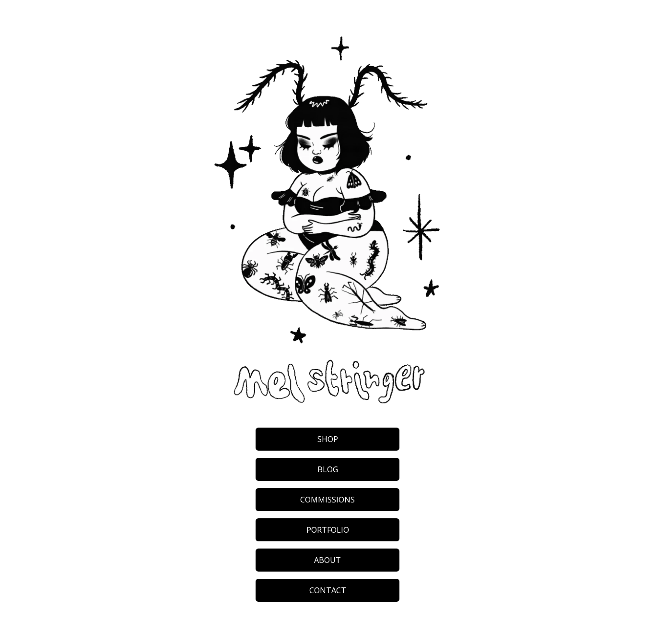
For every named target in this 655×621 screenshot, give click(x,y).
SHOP (327, 439)
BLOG (327, 469)
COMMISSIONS (327, 499)
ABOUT (327, 560)
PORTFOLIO (327, 530)
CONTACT (327, 590)
